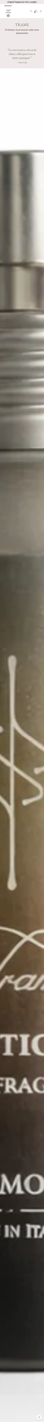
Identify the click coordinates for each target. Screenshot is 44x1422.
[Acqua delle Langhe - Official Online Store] (8, 11)
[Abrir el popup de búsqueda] (31, 11)
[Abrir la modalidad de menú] (40, 11)
